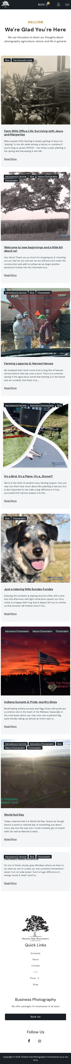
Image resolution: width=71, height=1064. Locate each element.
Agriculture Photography (42, 405)
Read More (10, 159)
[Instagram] (39, 1041)
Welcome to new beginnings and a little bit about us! (33, 249)
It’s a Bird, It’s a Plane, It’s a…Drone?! (28, 476)
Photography (11, 180)
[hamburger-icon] (67, 4)
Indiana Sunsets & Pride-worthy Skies (30, 702)
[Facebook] (29, 1041)
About (35, 959)
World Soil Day (14, 814)
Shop (35, 984)
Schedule (35, 953)
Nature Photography (47, 176)
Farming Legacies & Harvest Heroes (28, 363)
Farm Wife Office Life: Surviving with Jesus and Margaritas (33, 132)
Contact (35, 965)
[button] (58, 4)
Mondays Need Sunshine (21, 858)
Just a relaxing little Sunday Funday (28, 589)
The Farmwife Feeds (22, 60)
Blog (7, 60)
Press (33, 978)
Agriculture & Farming (15, 176)
